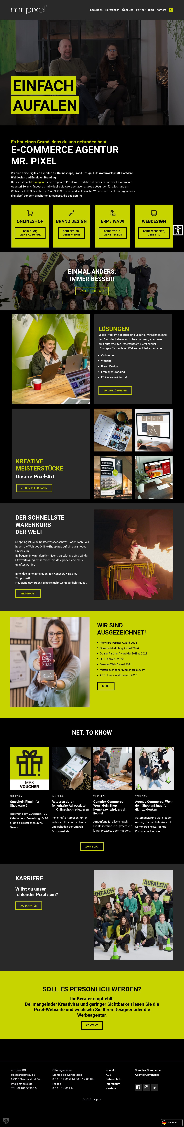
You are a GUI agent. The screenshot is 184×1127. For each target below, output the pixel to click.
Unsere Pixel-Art (92, 291)
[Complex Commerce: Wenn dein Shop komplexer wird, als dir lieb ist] (112, 791)
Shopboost (28, 593)
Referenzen (112, 10)
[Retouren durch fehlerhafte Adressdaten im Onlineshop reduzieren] (71, 791)
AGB (108, 1075)
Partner (140, 10)
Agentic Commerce (147, 1075)
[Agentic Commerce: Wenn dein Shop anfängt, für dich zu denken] (154, 791)
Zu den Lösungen (115, 390)
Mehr (106, 686)
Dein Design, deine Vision (71, 232)
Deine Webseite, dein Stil (154, 232)
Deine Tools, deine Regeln (113, 232)
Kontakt (92, 1025)
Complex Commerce (148, 1070)
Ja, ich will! (28, 905)
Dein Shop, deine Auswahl (30, 232)
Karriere (161, 10)
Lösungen (96, 10)
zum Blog (92, 846)
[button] (171, 10)
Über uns (127, 10)
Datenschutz (114, 1079)
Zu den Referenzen (34, 488)
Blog (151, 10)
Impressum (113, 1084)
